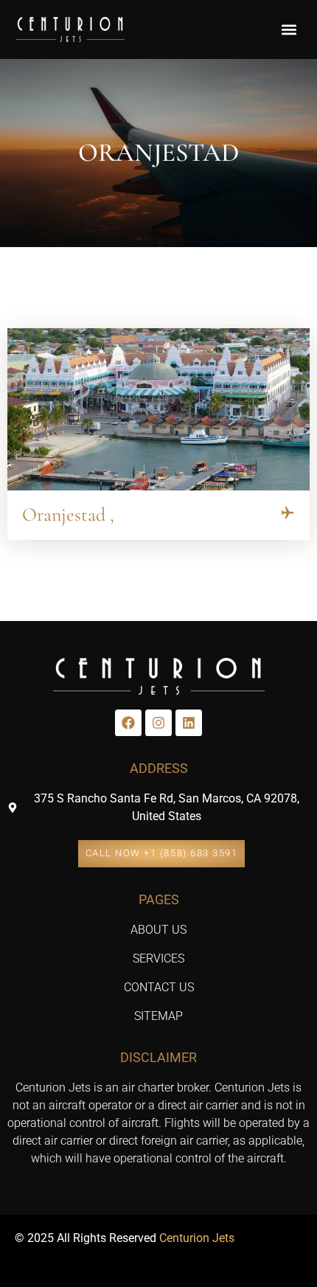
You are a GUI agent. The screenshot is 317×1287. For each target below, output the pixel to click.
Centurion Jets (196, 1238)
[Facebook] (128, 723)
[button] (289, 30)
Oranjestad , (68, 514)
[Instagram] (158, 723)
